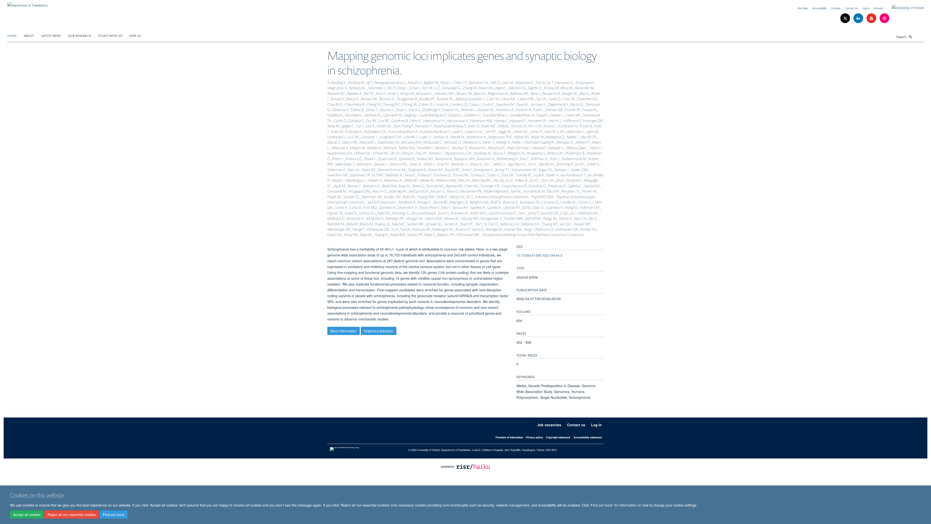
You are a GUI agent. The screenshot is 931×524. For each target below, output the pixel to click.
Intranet (878, 8)
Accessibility (819, 8)
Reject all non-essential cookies (72, 514)
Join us (135, 35)
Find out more (113, 514)
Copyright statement (558, 437)
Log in (865, 8)
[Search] (910, 36)
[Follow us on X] (845, 18)
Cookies (836, 8)
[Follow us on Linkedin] (858, 18)
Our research (79, 35)
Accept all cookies (26, 514)
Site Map (803, 8)
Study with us (110, 35)
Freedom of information (509, 437)
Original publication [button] (378, 330)
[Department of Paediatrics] (27, 3)
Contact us (851, 8)
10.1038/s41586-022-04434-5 (539, 255)
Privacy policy (534, 437)
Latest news (51, 35)
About (29, 35)
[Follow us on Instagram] (884, 18)
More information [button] (343, 330)
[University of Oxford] (904, 8)
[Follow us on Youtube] (872, 18)
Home (12, 35)
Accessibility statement (588, 437)
